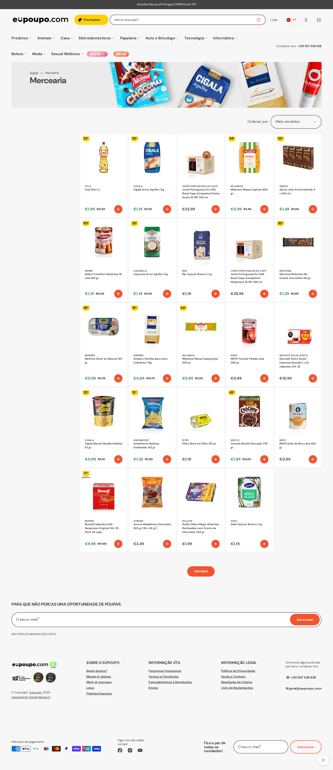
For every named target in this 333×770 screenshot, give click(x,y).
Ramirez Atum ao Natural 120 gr (103, 360)
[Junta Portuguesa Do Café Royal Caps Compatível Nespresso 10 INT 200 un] (249, 260)
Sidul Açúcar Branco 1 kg (246, 524)
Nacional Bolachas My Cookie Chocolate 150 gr (295, 276)
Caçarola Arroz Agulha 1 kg (150, 274)
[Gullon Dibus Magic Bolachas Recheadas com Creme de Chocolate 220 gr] (201, 510)
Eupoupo (35, 692)
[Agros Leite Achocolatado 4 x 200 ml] (298, 175)
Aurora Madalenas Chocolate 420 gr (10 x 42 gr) (152, 526)
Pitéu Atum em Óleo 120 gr (199, 443)
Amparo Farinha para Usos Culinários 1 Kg (150, 360)
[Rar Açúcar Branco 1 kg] (201, 260)
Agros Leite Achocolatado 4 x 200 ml (297, 191)
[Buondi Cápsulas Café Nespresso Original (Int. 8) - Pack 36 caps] (103, 510)
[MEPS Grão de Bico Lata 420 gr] (298, 427)
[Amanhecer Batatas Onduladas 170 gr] (152, 427)
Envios (153, 688)
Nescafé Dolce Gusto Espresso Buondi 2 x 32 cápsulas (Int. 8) (294, 362)
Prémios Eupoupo (99, 693)
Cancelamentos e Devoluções (170, 682)
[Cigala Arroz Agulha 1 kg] (152, 175)
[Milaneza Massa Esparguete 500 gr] (201, 344)
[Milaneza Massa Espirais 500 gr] (249, 175)
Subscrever (306, 747)
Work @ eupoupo (99, 682)
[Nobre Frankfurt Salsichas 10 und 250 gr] (103, 260)
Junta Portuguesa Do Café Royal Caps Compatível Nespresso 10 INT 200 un (247, 278)
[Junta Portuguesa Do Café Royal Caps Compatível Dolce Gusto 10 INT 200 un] (201, 175)
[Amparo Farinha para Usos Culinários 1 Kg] (152, 344)
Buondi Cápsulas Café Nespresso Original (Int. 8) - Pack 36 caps (103, 528)
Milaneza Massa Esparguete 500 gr (200, 360)
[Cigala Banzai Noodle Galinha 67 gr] (103, 427)
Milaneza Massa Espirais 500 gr (249, 191)
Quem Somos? (96, 671)
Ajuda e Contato (233, 677)
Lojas (90, 688)
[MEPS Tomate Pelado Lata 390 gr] (249, 344)
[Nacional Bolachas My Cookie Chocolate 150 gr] (298, 260)
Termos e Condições (164, 677)
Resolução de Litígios (236, 682)
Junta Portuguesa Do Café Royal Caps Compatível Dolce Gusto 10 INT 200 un (201, 193)
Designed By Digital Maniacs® (31, 697)
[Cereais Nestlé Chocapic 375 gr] (249, 427)
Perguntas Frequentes (165, 671)
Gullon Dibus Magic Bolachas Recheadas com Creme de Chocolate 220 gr (200, 528)
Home (34, 73)
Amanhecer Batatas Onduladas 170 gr (146, 445)
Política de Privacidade (238, 671)
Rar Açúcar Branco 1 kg (197, 274)
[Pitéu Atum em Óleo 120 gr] (201, 427)
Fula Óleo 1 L (92, 189)
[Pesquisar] (260, 20)
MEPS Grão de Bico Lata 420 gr (297, 445)
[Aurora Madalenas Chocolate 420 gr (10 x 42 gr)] (152, 510)
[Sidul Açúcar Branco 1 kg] (249, 510)
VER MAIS (201, 571)
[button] (306, 20)
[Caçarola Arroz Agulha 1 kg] (152, 260)
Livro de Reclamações (237, 688)
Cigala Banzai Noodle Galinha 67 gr (103, 445)
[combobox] (188, 20)
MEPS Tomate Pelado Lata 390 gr (247, 360)
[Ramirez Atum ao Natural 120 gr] (103, 344)
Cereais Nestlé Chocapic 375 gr (249, 445)
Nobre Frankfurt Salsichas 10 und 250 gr (103, 276)
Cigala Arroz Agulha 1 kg (148, 189)
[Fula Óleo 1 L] (103, 175)
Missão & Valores (98, 677)
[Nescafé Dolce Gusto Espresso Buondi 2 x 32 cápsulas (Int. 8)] (298, 344)
